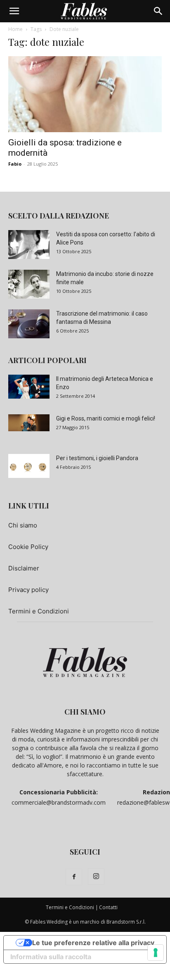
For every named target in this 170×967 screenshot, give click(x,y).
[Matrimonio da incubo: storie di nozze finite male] (29, 284)
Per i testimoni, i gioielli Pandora (97, 458)
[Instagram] (96, 876)
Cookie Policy (28, 547)
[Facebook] (74, 877)
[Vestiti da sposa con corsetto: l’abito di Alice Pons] (29, 244)
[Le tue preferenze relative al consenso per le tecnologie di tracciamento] (155, 952)
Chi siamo (22, 525)
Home (15, 29)
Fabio (14, 164)
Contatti (108, 907)
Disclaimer (23, 568)
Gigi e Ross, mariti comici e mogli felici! (105, 418)
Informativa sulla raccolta (50, 957)
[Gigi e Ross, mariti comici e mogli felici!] (29, 423)
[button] (14, 11)
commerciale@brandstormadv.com (59, 802)
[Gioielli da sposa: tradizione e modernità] (85, 94)
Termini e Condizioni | (72, 907)
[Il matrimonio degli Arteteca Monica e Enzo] (29, 387)
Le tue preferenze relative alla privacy (93, 942)
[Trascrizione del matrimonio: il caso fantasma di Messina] (29, 323)
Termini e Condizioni (38, 611)
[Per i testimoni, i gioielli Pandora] (29, 466)
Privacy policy (28, 590)
